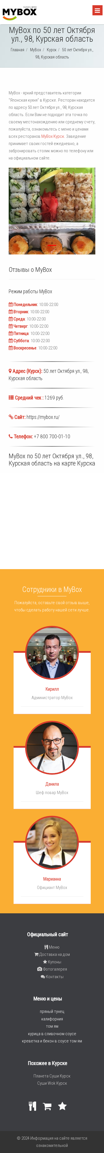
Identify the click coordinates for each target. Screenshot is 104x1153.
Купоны (54, 962)
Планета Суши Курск (52, 1076)
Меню (54, 947)
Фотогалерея (54, 969)
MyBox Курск (52, 136)
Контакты (54, 976)
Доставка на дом (54, 954)
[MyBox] (19, 19)
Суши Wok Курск (52, 1083)
